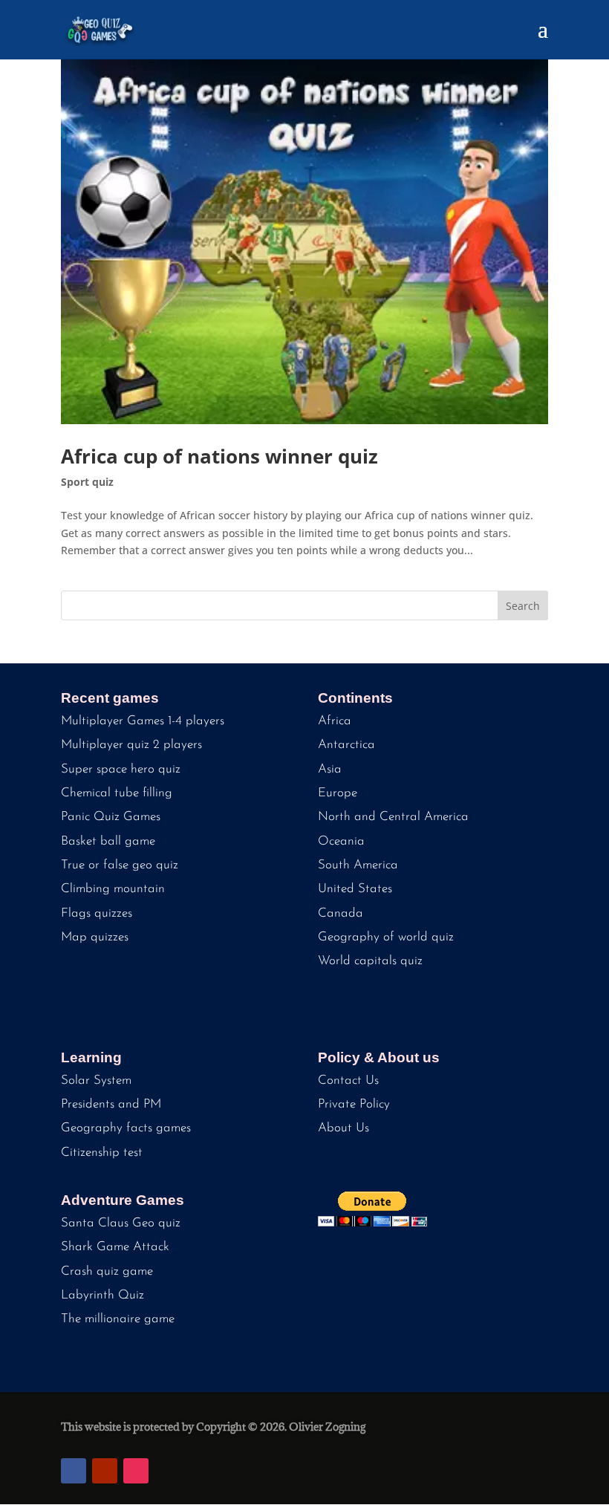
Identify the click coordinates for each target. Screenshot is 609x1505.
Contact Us (348, 1080)
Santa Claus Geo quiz (120, 1223)
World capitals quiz (370, 961)
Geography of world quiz (386, 937)
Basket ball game (108, 841)
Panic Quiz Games (110, 816)
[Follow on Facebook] (73, 1470)
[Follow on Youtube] (104, 1470)
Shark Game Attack (115, 1247)
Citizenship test (102, 1152)
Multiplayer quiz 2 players (131, 744)
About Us (343, 1128)
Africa (334, 721)
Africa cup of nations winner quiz (219, 456)
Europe (337, 793)
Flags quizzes (96, 913)
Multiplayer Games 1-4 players (142, 721)
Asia (330, 769)
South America (358, 865)
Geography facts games (126, 1128)
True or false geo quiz (119, 865)
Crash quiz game (107, 1271)
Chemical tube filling (116, 793)
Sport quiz (87, 482)
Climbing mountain (113, 888)
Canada (340, 913)
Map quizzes (94, 937)
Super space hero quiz (120, 769)
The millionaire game (118, 1319)
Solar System (96, 1080)
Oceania (341, 841)
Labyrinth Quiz (102, 1295)
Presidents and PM (111, 1104)
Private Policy (354, 1104)
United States (355, 888)
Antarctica (346, 744)
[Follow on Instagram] (136, 1470)
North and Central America (393, 816)
